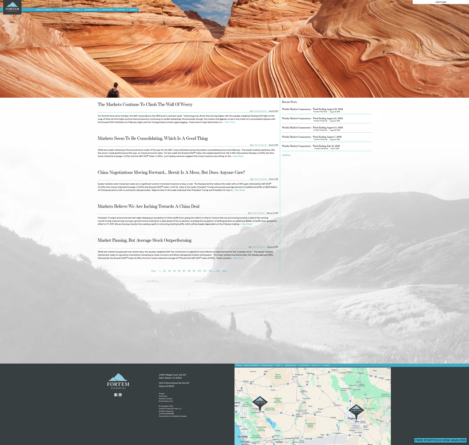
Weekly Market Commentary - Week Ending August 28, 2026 (312, 109)
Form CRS (121, 9)
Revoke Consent (165, 399)
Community (107, 9)
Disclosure (163, 396)
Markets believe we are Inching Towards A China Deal (148, 206)
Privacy (162, 394)
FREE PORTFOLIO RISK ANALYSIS (440, 440)
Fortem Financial (259, 111)
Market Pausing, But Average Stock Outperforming (145, 240)
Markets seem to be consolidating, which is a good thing (153, 138)
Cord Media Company (178, 416)
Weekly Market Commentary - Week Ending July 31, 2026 (311, 146)
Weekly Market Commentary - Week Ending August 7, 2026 (311, 137)
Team (76, 9)
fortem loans (63, 9)
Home (238, 365)
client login (441, 2)
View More (238, 156)
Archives (286, 155)
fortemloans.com (166, 401)
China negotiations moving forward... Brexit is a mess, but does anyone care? (171, 172)
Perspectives (91, 9)
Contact (133, 9)
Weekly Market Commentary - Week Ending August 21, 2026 (312, 118)
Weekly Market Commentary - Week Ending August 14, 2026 (312, 127)
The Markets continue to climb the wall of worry (145, 104)
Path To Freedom (45, 9)
